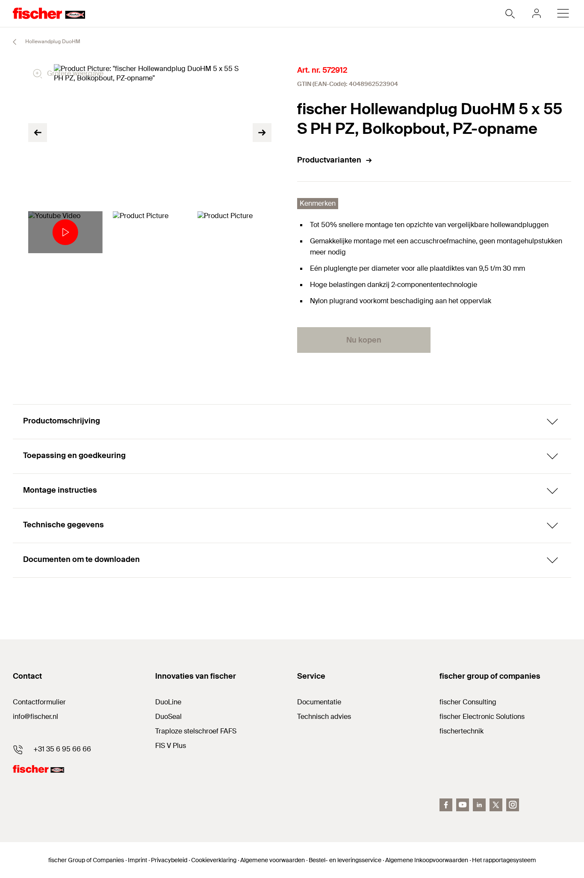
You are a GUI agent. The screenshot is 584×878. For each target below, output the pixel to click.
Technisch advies (324, 716)
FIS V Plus (170, 745)
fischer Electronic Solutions (482, 716)
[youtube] (462, 804)
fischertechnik (461, 731)
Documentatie (319, 702)
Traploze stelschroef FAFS (195, 731)
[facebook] (445, 804)
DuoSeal (168, 716)
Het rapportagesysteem (504, 860)
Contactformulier (39, 702)
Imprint (137, 860)
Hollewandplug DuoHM (52, 41)
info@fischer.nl (35, 716)
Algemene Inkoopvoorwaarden (426, 860)
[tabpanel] (65, 232)
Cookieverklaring (213, 860)
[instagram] (512, 804)
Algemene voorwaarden (272, 860)
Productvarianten (329, 160)
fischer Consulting (467, 702)
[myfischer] (536, 13)
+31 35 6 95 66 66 (62, 749)
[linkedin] (479, 804)
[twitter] (496, 804)
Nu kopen (363, 340)
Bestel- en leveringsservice (345, 860)
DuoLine (168, 702)
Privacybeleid (169, 860)
